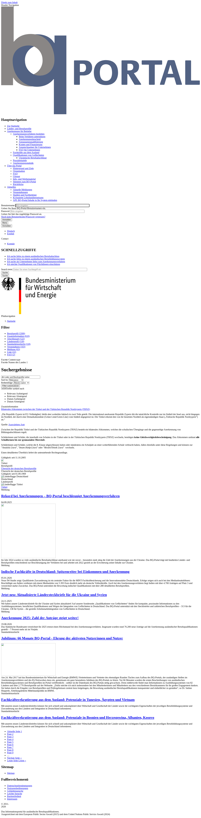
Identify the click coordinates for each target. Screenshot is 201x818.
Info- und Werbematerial (24, 179)
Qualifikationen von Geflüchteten (28, 155)
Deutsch (11, 231)
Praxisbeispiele (20, 160)
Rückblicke (18, 184)
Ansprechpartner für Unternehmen (35, 147)
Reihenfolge (7, 382)
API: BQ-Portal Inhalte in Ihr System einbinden (35, 200)
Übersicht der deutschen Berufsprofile (18, 468)
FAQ (15, 173)
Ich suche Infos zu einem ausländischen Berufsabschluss (33, 256)
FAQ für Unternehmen (29, 150)
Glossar (16, 176)
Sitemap (11, 773)
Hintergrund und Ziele (23, 168)
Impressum (12, 799)
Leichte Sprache (14, 793)
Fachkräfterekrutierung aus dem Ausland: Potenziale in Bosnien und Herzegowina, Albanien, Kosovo (77, 717)
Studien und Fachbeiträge (25, 195)
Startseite (11, 321)
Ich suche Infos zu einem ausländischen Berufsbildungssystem (36, 259)
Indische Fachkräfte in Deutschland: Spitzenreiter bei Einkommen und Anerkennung (65, 571)
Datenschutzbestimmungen (19, 785)
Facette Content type (10, 359)
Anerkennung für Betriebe (19, 131)
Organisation (19, 171)
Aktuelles (11, 187)
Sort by (4, 380)
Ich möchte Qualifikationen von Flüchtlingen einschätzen (33, 264)
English (10, 233)
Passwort (5, 211)
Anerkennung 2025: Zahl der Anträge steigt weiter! (40, 618)
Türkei (4, 487)
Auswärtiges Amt (16, 424)
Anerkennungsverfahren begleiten (28, 134)
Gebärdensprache (15, 791)
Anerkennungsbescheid (30, 139)
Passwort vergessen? (35, 216)
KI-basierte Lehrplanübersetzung (28, 197)
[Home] (100, 113)
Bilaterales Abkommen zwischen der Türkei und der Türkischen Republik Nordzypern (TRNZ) (45, 409)
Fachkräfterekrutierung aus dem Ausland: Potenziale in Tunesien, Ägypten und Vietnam (68, 700)
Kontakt (11, 243)
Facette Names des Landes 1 (14, 362)
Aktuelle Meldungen (22, 189)
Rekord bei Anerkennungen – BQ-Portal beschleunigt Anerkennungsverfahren (60, 496)
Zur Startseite (13, 126)
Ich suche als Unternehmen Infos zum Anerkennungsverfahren (36, 261)
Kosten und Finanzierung (30, 144)
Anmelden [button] (6, 226)
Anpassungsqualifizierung (31, 142)
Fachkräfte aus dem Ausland (26, 152)
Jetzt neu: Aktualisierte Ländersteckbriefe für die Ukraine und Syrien (54, 595)
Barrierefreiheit (14, 796)
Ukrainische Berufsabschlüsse (33, 158)
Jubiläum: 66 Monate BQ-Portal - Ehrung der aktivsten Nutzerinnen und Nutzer (62, 638)
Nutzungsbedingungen (17, 788)
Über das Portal (14, 165)
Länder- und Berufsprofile (19, 128)
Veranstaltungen (20, 192)
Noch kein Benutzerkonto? (13, 216)
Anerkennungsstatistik (23, 163)
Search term (6, 269)
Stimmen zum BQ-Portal (24, 181)
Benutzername (8, 205)
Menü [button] (4, 223)
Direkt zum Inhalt (9, 2)
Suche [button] (5, 276)
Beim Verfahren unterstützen (32, 136)
